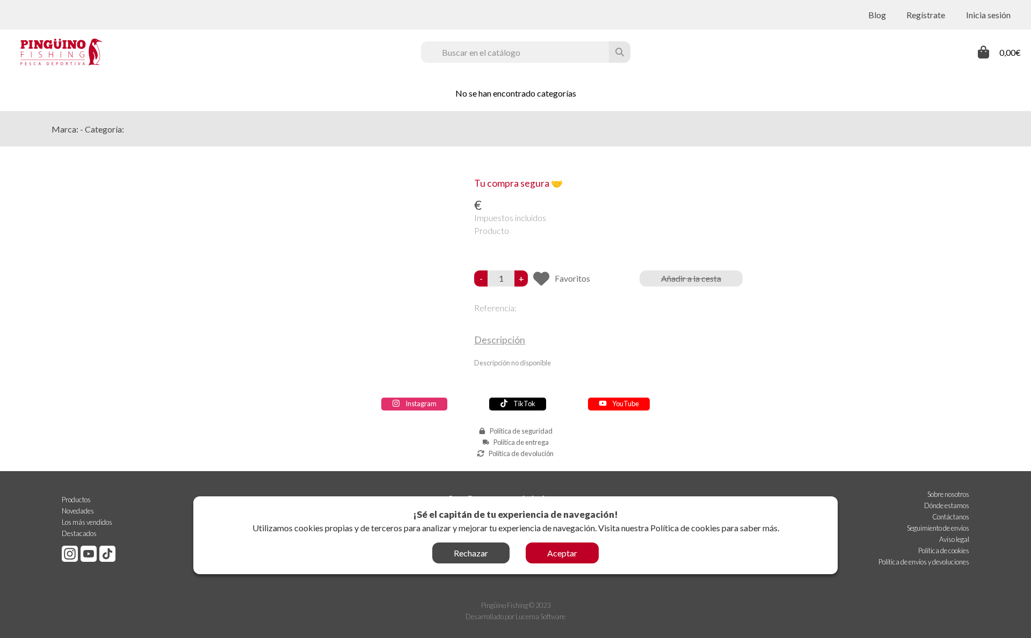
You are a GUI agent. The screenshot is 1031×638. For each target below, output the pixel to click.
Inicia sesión (988, 15)
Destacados (79, 533)
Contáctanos (950, 516)
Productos (76, 499)
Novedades (78, 511)
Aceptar (562, 553)
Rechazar (471, 553)
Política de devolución (521, 453)
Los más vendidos (87, 522)
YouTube (625, 403)
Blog (877, 15)
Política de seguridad (521, 431)
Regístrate (925, 15)
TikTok (524, 403)
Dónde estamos (946, 505)
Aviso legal (954, 539)
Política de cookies (685, 528)
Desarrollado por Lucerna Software (515, 616)
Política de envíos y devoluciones (923, 562)
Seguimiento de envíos (938, 528)
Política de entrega (521, 442)
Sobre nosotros (948, 494)
